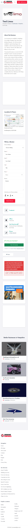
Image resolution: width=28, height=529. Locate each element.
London (16, 520)
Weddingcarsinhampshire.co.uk (11, 357)
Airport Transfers (4, 470)
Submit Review (9, 201)
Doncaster (3, 521)
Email (5, 158)
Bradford (3, 512)
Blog (2, 455)
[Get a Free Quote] (14, 268)
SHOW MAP (14, 120)
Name (5, 151)
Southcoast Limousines (9, 378)
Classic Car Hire (4, 496)
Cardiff (2, 516)
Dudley (16, 504)
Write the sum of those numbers (10, 192)
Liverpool (16, 518)
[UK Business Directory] (14, 292)
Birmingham (3, 507)
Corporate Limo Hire (5, 477)
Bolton (2, 509)
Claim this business (14, 245)
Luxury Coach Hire (5, 484)
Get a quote (3, 450)
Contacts (2, 453)
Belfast (2, 504)
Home (2, 446)
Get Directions (13, 224)
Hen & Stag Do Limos (5, 479)
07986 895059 (12, 233)
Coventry (3, 519)
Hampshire (20, 23)
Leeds (16, 513)
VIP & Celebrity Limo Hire (6, 489)
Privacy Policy (4, 462)
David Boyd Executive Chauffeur (11, 398)
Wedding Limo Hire (5, 472)
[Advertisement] (14, 94)
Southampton (15, 23)
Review (5, 178)
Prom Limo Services (5, 475)
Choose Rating (7, 144)
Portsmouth (6, 379)
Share (8, 254)
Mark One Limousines (8, 419)
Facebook (11, 210)
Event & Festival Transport (6, 491)
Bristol (2, 514)
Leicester (16, 515)
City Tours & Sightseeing (6, 486)
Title (5, 165)
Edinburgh (17, 506)
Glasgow (16, 508)
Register (2, 457)
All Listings (3, 448)
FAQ (2, 460)
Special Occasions (5, 482)
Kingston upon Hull (18, 511)
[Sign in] (15, 2)
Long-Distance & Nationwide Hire (8, 494)
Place (5, 171)
